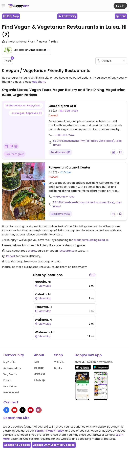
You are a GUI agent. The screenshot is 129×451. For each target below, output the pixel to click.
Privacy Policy (54, 431)
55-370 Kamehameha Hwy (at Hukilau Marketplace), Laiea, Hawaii (87, 143)
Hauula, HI (43, 281)
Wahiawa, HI (44, 332)
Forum (7, 380)
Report (10, 256)
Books (58, 368)
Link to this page (12, 261)
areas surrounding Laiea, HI (91, 240)
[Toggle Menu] (3, 5)
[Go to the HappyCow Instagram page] (39, 410)
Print (123, 16)
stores (32, 251)
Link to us (39, 374)
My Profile (9, 362)
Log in (120, 6)
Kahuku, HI (43, 294)
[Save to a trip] (113, 152)
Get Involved (11, 392)
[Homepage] (18, 5)
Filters (8, 60)
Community (13, 355)
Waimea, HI (44, 319)
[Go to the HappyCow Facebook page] (6, 410)
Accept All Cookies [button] (17, 445)
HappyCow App (88, 355)
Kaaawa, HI (44, 307)
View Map (44, 286)
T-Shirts (59, 362)
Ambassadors (12, 368)
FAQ (36, 361)
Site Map (39, 380)
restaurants (66, 251)
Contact (39, 368)
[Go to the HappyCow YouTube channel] (14, 410)
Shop (58, 355)
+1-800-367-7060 (63, 196)
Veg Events (10, 374)
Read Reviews (59, 152)
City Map (13, 16)
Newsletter (10, 386)
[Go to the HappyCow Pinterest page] (31, 410)
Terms (39, 431)
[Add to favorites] (120, 152)
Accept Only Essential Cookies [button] (54, 445)
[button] (90, 275)
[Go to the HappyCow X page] (22, 410)
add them (38, 82)
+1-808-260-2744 (64, 135)
